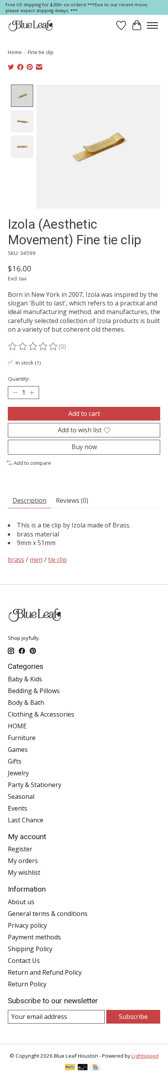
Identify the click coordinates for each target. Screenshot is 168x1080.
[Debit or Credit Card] (83, 1068)
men (36, 559)
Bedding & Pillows (34, 690)
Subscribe (133, 1016)
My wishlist (24, 872)
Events (17, 808)
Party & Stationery (34, 784)
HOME (17, 726)
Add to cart (84, 413)
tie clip (57, 559)
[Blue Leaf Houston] (31, 25)
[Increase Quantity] (32, 393)
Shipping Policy (30, 949)
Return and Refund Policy (45, 972)
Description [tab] (29, 500)
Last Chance (25, 820)
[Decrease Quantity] (15, 393)
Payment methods (34, 937)
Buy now (84, 446)
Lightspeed (145, 1055)
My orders (23, 860)
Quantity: (19, 378)
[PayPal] (70, 1068)
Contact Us (24, 960)
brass (16, 559)
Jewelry (18, 773)
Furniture (22, 737)
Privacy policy (27, 925)
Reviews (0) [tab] (72, 500)
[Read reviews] (33, 346)
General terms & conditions (48, 913)
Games (18, 749)
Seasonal (21, 796)
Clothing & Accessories (41, 714)
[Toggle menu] (152, 25)
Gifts (14, 761)
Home (15, 52)
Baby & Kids (25, 679)
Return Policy (27, 984)
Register (20, 849)
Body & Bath (26, 702)
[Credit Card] (95, 1068)
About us (21, 902)
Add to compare (32, 462)
